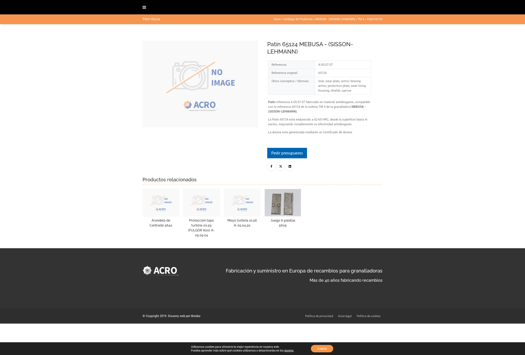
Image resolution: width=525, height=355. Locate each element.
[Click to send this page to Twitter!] (280, 166)
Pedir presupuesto (287, 153)
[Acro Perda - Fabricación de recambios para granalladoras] (162, 7)
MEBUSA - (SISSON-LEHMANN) (335, 19)
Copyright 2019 (156, 316)
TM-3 (361, 19)
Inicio (277, 19)
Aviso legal (345, 316)
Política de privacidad (319, 316)
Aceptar (322, 348)
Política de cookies (368, 316)
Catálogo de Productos (298, 19)
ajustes (288, 350)
